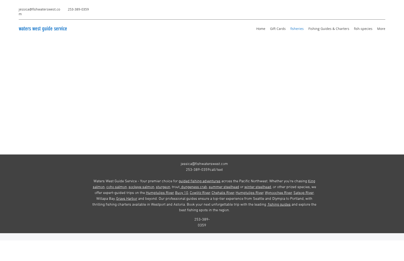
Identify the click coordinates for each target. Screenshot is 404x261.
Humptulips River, (250, 193)
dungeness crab (193, 187)
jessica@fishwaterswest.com (204, 164)
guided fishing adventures (199, 181)
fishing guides (279, 204)
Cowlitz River (200, 193)
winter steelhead (257, 187)
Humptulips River (160, 193)
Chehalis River (223, 193)
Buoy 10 (181, 193)
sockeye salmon (141, 187)
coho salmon (116, 187)
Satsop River (303, 193)
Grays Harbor (126, 199)
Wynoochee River (278, 193)
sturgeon (163, 187)
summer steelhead (224, 187)
